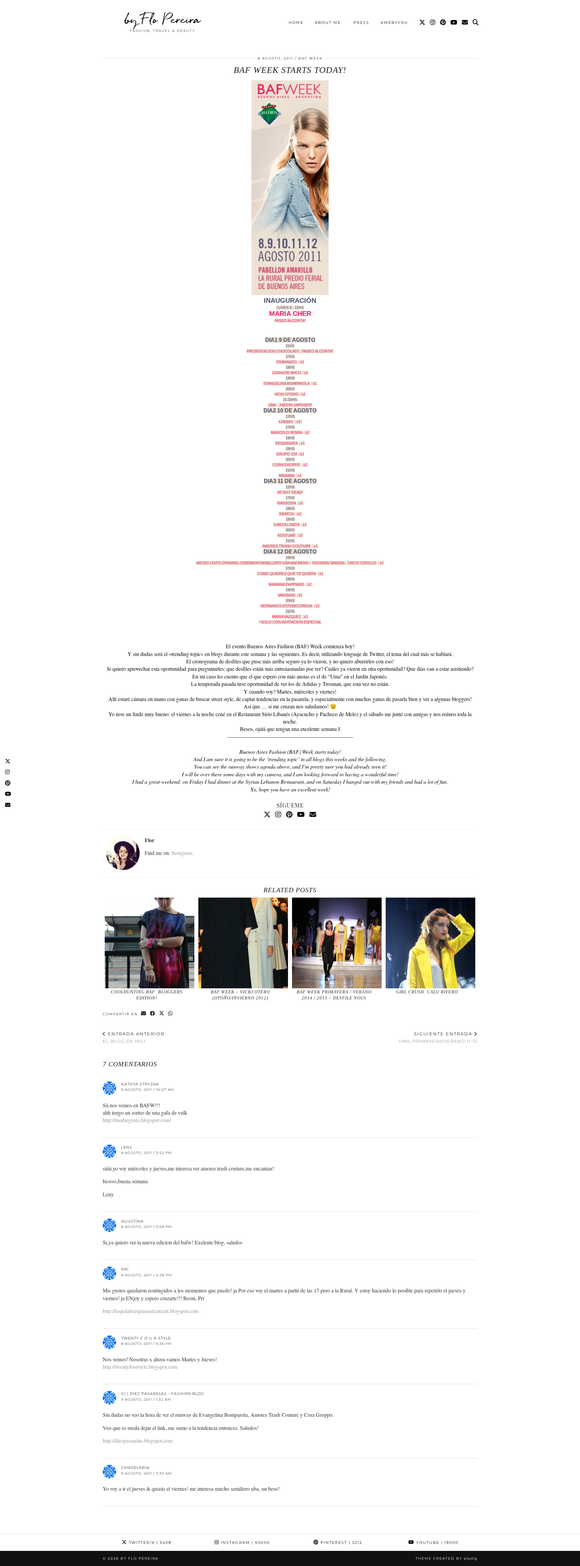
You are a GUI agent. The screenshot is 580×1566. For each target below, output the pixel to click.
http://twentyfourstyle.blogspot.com (140, 1366)
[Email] (465, 22)
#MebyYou (394, 22)
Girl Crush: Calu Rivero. (427, 991)
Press (361, 22)
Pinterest (340, 1542)
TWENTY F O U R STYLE (146, 1338)
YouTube (436, 1542)
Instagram (182, 852)
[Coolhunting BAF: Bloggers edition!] (150, 943)
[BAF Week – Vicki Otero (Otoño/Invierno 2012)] (243, 943)
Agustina (132, 1221)
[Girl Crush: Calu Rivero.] (431, 943)
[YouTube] (454, 22)
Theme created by (446, 1558)
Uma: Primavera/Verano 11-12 (437, 1037)
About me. (328, 22)
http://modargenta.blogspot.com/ (137, 1119)
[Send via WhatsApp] (170, 1014)
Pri (125, 1269)
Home (296, 22)
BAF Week (310, 58)
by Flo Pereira (163, 19)
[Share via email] (143, 1014)
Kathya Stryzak (140, 1084)
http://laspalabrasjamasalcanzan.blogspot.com (150, 1310)
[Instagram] (433, 22)
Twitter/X (149, 1542)
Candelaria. (135, 1467)
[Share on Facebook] (152, 1014)
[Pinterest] (443, 22)
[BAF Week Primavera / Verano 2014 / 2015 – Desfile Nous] (337, 943)
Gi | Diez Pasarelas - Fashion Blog (162, 1393)
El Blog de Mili (133, 1037)
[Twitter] (422, 22)
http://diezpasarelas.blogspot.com (138, 1440)
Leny (126, 1147)
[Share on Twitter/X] (161, 1014)
